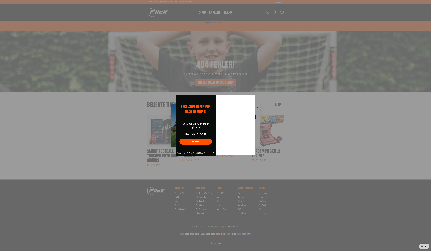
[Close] (252, 98)
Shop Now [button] (195, 141)
